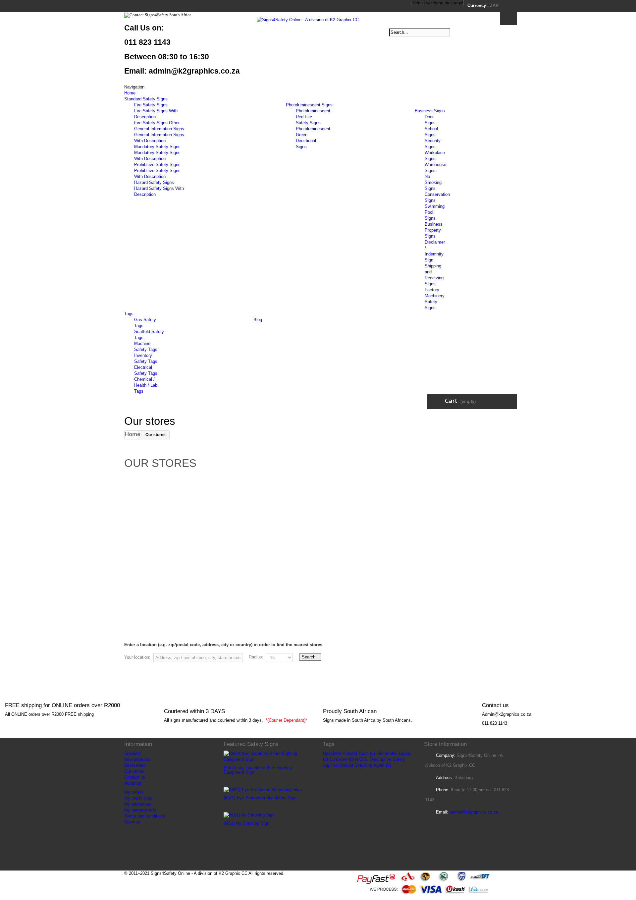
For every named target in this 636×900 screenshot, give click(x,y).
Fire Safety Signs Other (157, 122)
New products (137, 759)
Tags (128, 313)
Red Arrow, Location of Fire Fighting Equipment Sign (258, 770)
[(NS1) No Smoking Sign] (249, 815)
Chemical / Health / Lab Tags (145, 385)
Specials (132, 753)
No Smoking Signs (433, 182)
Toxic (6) (366, 753)
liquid (348, 765)
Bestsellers (135, 765)
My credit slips (138, 798)
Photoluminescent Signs (309, 104)
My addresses (137, 804)
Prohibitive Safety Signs (157, 164)
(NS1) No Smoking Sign (246, 823)
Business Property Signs (434, 230)
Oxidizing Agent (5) (372, 765)
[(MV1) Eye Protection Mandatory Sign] (263, 789)
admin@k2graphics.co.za (474, 812)
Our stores (134, 771)
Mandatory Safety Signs (157, 146)
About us (132, 783)
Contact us (134, 777)
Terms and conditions (144, 816)
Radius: (256, 656)
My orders (133, 792)
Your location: (137, 657)
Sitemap (132, 821)
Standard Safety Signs (146, 98)
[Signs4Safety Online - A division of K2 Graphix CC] (318, 40)
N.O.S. (361, 759)
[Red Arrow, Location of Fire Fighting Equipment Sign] (268, 756)
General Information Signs (159, 128)
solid (337, 765)
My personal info (140, 810)
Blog (257, 319)
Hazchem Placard (340, 753)
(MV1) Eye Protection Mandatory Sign (260, 797)
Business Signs (430, 110)
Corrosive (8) (341, 759)
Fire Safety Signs (151, 104)
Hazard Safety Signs (154, 182)
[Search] (508, 18)
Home (129, 92)
